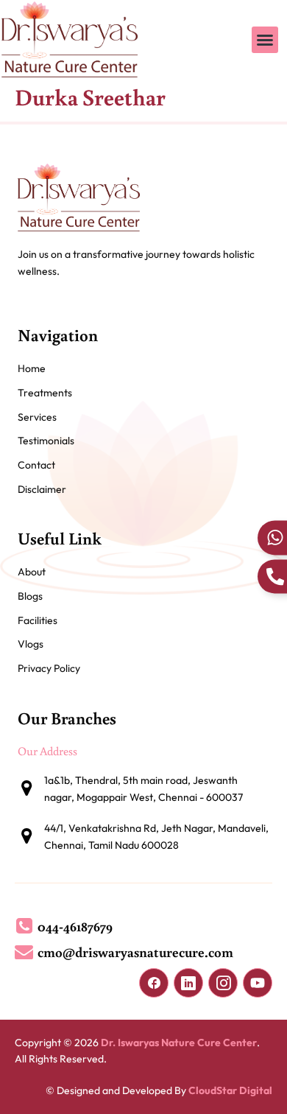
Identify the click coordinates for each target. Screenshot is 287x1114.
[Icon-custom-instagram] (223, 983)
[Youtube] (257, 983)
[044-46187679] (24, 926)
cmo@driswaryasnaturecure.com (135, 951)
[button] (265, 40)
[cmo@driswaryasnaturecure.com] (24, 951)
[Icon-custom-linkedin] (188, 983)
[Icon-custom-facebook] (154, 983)
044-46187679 (75, 926)
